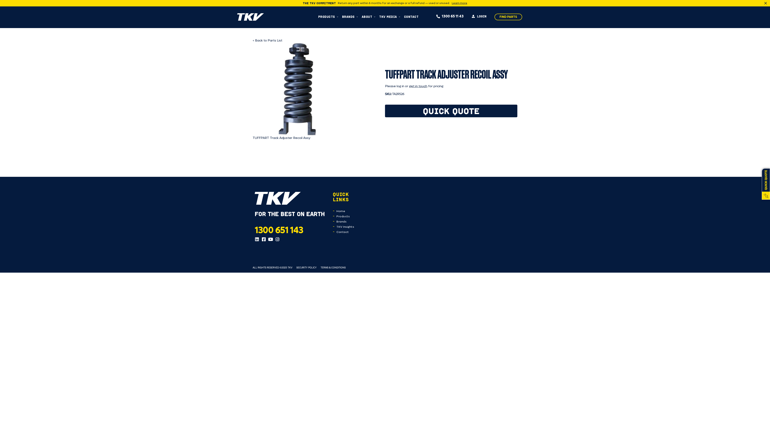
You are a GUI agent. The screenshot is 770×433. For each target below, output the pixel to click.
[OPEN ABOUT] (374, 16)
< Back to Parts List (267, 40)
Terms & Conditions (333, 267)
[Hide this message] (765, 3)
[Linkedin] (257, 239)
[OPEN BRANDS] (357, 16)
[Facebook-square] (263, 239)
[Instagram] (277, 239)
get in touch (418, 86)
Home (340, 211)
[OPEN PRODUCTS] (337, 16)
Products (343, 216)
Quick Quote (451, 111)
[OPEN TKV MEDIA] (399, 16)
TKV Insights (345, 227)
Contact (342, 232)
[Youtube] (270, 239)
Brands (341, 222)
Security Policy (306, 267)
